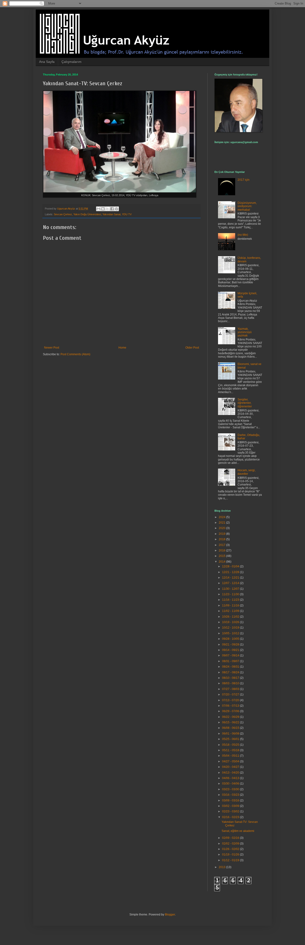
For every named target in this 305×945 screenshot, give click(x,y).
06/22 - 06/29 (231, 717)
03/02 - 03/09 (231, 806)
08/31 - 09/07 (231, 661)
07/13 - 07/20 (231, 700)
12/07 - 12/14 (231, 583)
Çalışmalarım (71, 62)
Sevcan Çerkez (63, 214)
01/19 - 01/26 (231, 854)
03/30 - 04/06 (231, 783)
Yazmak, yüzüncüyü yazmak (245, 332)
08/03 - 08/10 (231, 683)
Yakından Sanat (111, 214)
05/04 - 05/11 (231, 755)
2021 (222, 522)
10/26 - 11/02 (231, 616)
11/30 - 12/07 (231, 588)
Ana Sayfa (47, 62)
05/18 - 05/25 (231, 744)
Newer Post (51, 347)
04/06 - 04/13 (231, 778)
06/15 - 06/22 (231, 722)
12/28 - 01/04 (231, 566)
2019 (222, 533)
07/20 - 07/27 (231, 694)
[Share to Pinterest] (116, 208)
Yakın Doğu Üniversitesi (87, 214)
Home (122, 347)
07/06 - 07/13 (231, 705)
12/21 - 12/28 (231, 572)
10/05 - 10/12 (231, 633)
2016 (222, 550)
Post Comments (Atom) (75, 354)
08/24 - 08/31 (231, 666)
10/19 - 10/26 (231, 622)
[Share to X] (107, 208)
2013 (222, 867)
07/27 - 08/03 (231, 689)
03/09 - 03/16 (231, 800)
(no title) (243, 234)
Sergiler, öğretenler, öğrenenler (245, 403)
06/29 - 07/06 (231, 711)
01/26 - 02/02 (231, 849)
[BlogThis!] (103, 208)
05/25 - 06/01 (231, 739)
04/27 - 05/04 (231, 761)
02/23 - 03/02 (231, 811)
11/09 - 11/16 (231, 605)
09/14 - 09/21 (231, 650)
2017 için (243, 179)
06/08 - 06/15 (231, 728)
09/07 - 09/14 (231, 655)
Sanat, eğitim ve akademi (238, 831)
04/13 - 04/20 (231, 772)
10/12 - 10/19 (231, 627)
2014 (222, 561)
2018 (222, 539)
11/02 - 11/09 (231, 611)
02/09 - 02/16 (231, 838)
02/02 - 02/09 (231, 843)
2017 (222, 545)
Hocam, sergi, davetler (246, 472)
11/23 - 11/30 (231, 594)
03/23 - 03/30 (231, 789)
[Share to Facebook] (112, 208)
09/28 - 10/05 (231, 638)
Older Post (192, 347)
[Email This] (98, 208)
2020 (222, 528)
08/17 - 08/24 (231, 672)
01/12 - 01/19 (231, 860)
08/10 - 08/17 (231, 678)
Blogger (170, 914)
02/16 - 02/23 (231, 817)
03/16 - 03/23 (231, 794)
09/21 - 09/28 (231, 644)
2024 (222, 517)
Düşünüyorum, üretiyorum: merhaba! (247, 206)
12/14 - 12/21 (231, 577)
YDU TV (127, 214)
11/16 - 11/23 (231, 599)
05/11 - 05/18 (231, 750)
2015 (222, 556)
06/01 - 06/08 (231, 733)
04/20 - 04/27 (231, 767)
